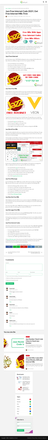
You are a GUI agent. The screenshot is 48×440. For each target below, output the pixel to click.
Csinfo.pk (15, 438)
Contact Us (40, 438)
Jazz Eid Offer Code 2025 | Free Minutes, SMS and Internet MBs (34, 360)
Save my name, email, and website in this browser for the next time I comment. (19, 276)
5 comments (24, 16)
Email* (18, 425)
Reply (10, 293)
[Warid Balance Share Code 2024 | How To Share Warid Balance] (19, 377)
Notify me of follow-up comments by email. (14, 278)
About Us (44, 438)
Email (19, 272)
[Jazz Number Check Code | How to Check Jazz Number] (14, 343)
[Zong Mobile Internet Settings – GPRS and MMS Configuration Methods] (19, 382)
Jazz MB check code (11, 239)
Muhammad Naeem (10, 16)
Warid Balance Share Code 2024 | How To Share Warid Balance (26, 378)
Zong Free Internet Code (17, 175)
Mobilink (9, 8)
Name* (18, 422)
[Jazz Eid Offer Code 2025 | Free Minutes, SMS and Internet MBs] (14, 361)
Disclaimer (29, 438)
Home (6, 8)
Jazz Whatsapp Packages (17, 194)
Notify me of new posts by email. (12, 280)
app (15, 121)
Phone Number (32, 272)
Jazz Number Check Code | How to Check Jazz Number (34, 341)
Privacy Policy (34, 438)
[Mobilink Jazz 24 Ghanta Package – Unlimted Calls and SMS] (19, 388)
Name (7, 272)
